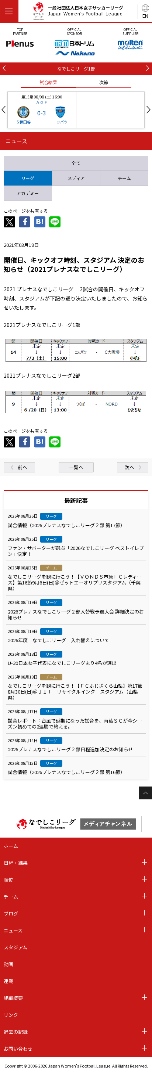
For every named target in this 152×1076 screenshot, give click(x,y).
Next (148, 110)
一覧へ (76, 467)
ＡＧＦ (42, 102)
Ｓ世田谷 (23, 122)
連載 (8, 981)
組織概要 (13, 997)
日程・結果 (16, 862)
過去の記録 (16, 1031)
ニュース (13, 930)
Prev (3, 110)
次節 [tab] (103, 82)
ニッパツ (60, 122)
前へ (22, 467)
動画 (8, 964)
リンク (11, 1014)
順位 (8, 879)
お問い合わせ (18, 1048)
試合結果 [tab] (48, 82)
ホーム (11, 845)
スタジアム (15, 947)
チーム (11, 896)
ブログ (11, 913)
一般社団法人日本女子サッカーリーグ (85, 11)
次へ (129, 467)
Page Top (145, 793)
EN (145, 15)
